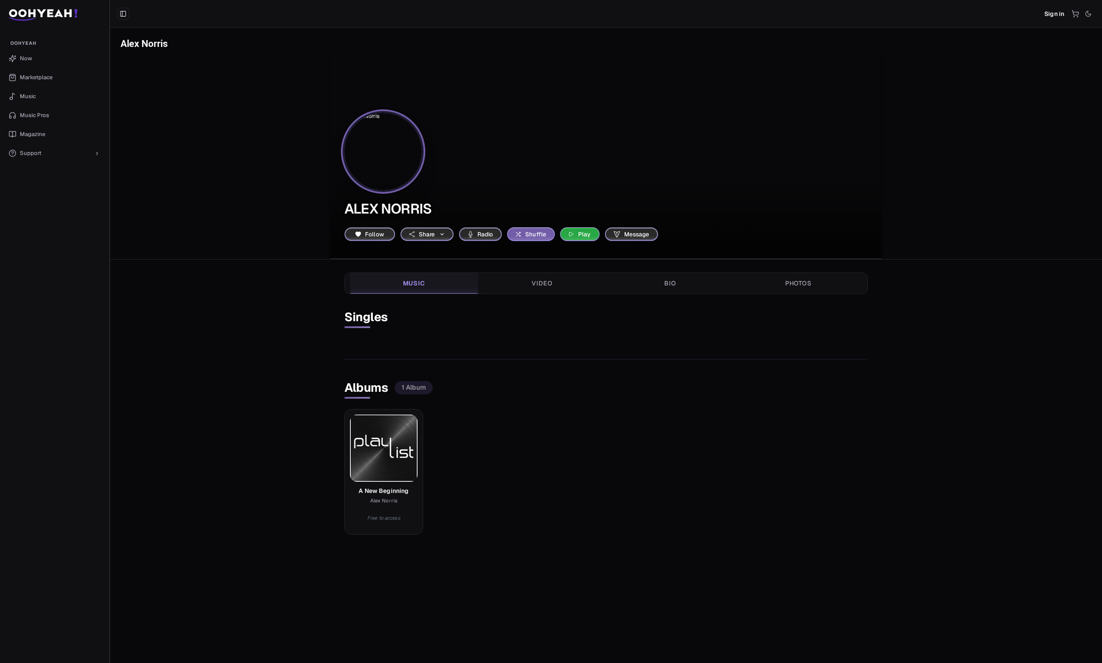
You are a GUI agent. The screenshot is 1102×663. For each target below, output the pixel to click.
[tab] (414, 283)
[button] (55, 14)
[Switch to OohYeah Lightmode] (1088, 14)
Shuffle (535, 234)
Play (584, 234)
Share (427, 234)
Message (637, 234)
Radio (485, 234)
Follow (374, 234)
